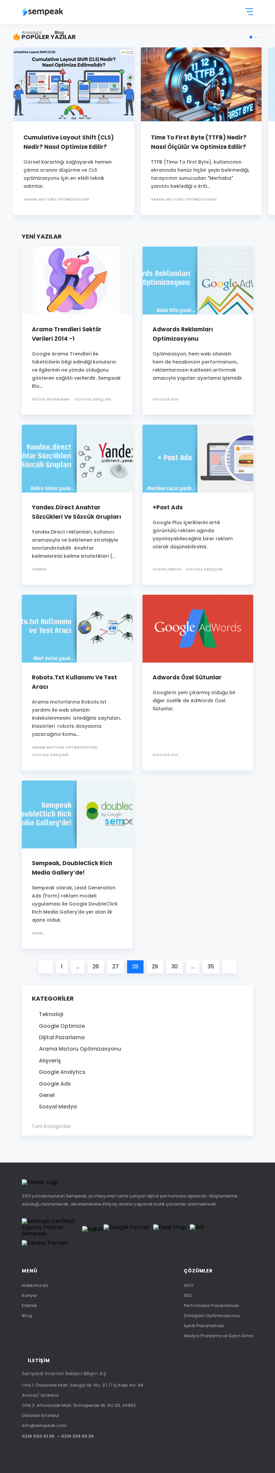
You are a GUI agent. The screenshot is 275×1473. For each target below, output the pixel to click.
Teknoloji (51, 1014)
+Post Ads (168, 507)
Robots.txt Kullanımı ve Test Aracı (74, 682)
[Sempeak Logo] (42, 11)
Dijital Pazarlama (51, 399)
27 (115, 966)
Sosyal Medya (167, 569)
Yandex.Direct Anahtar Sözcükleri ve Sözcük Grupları (76, 512)
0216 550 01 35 (38, 1436)
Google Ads (165, 399)
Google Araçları (92, 399)
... (77, 966)
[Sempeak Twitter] (24, 1452)
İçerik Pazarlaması (204, 1325)
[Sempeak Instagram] (80, 1452)
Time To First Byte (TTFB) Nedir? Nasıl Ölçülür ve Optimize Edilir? (198, 142)
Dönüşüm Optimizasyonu (211, 1315)
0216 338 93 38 (77, 1436)
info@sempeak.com (44, 1425)
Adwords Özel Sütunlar (187, 677)
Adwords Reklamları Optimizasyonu (183, 334)
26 (96, 966)
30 (174, 966)
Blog (27, 1315)
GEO (189, 1285)
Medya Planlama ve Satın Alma (218, 1336)
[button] (251, 37)
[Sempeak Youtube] (52, 1452)
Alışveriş (50, 1061)
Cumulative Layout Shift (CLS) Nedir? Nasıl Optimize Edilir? (68, 142)
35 (211, 966)
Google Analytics (62, 1072)
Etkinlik (29, 1305)
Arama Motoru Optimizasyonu (56, 199)
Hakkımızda (35, 1285)
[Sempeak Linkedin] (66, 1452)
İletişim (39, 1360)
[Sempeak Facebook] (38, 1452)
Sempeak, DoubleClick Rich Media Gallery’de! (72, 868)
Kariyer (29, 1295)
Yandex (39, 569)
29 (155, 966)
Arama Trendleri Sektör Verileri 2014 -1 (67, 334)
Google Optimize (62, 1026)
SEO (188, 1295)
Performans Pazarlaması (211, 1305)
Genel (38, 933)
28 (135, 966)
